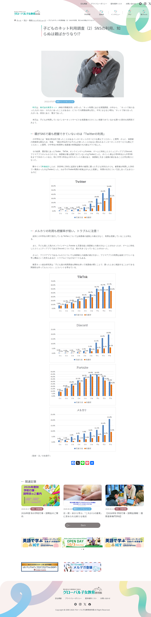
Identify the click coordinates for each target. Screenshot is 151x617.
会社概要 (83, 3)
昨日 (34, 107)
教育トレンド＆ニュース (37, 20)
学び (25, 20)
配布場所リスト (116, 3)
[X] (78, 463)
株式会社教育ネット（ (49, 107)
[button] (81, 549)
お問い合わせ (131, 3)
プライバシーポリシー (99, 3)
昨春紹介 (46, 167)
